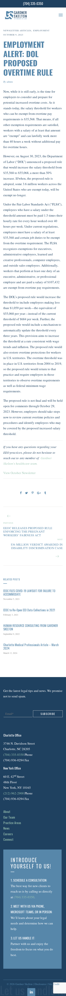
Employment (41, 30)
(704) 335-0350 (13, 754)
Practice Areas (12, 822)
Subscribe (48, 714)
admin (10, 81)
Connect (8, 839)
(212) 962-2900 (13, 793)
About (6, 811)
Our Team (9, 817)
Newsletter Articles (17, 30)
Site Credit (53, 984)
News (6, 828)
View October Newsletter (19, 473)
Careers (8, 834)
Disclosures (40, 984)
